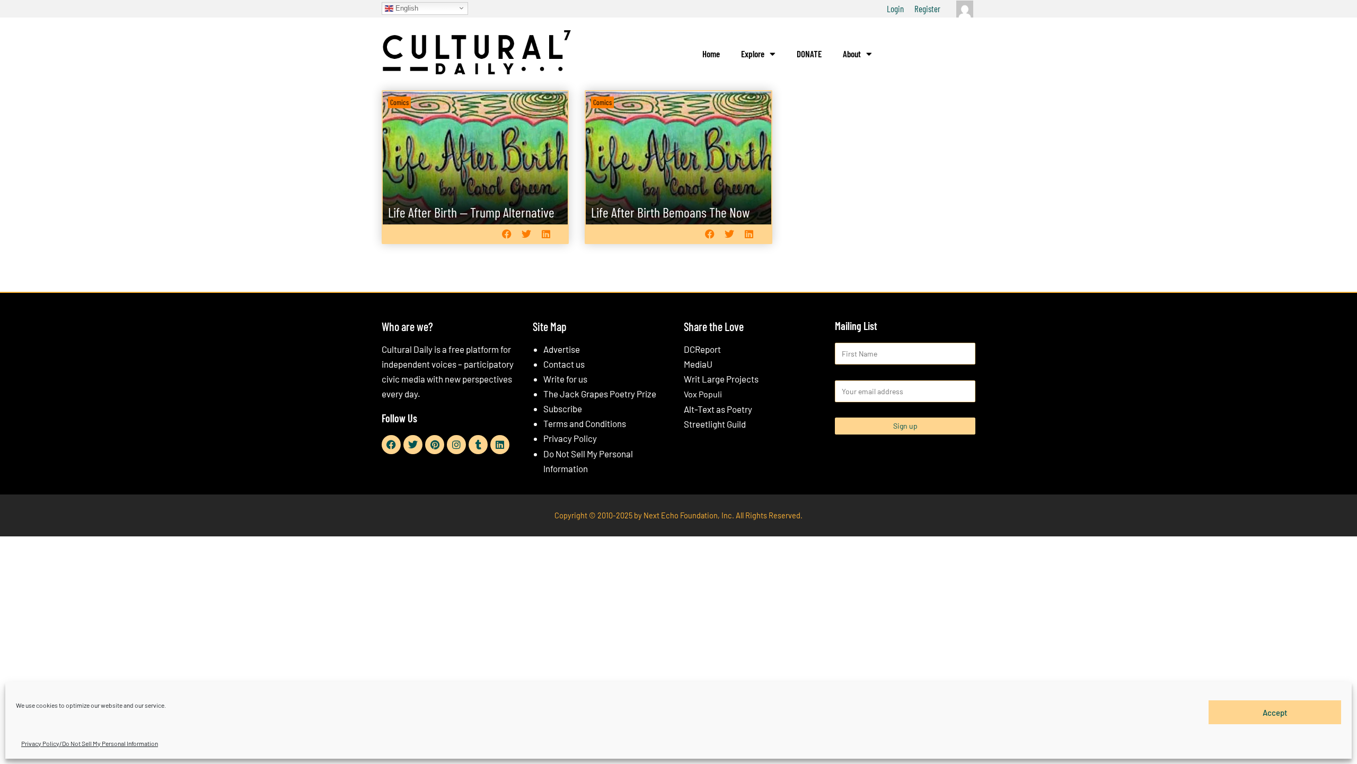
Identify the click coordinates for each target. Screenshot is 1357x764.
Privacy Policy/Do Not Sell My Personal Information (89, 743)
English (405, 8)
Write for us (565, 379)
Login (895, 8)
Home (711, 53)
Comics (399, 102)
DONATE (809, 53)
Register (927, 8)
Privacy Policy (570, 438)
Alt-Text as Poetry (718, 409)
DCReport (702, 349)
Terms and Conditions (584, 423)
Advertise (561, 349)
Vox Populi (703, 394)
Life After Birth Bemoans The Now (670, 212)
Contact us (564, 364)
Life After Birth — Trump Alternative (471, 212)
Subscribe (562, 408)
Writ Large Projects (721, 379)
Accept (1275, 712)
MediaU (698, 364)
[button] (506, 234)
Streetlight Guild (715, 424)
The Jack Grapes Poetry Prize (599, 393)
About (852, 53)
